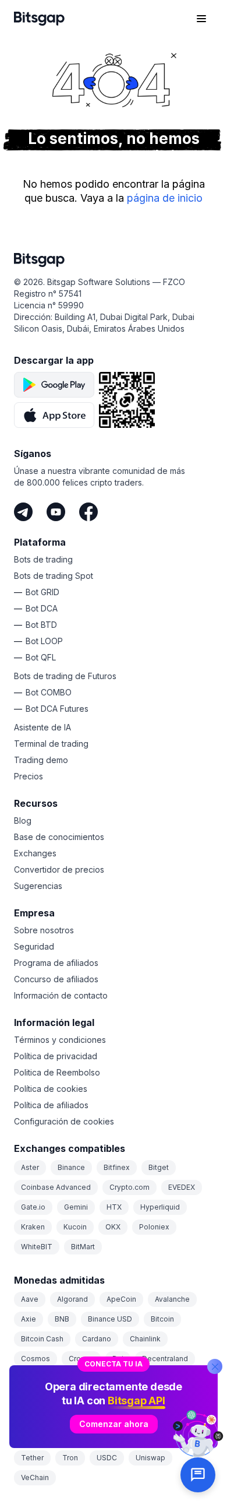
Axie (28, 1319)
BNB (62, 1319)
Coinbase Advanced (56, 1187)
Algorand (72, 1299)
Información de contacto (61, 995)
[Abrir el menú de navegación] (201, 18)
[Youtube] (56, 511)
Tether (32, 1457)
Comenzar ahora (113, 1424)
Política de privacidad (55, 1056)
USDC (107, 1457)
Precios (28, 776)
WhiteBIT (36, 1246)
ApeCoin (121, 1299)
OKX (112, 1226)
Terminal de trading (51, 744)
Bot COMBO (49, 692)
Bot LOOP (44, 641)
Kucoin (75, 1226)
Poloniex (154, 1226)
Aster (30, 1167)
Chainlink (145, 1338)
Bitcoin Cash (42, 1338)
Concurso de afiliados (56, 979)
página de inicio (165, 198)
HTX (114, 1207)
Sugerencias (38, 886)
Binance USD (110, 1319)
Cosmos (35, 1358)
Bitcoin (162, 1319)
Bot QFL (41, 657)
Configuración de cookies (64, 1121)
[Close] (214, 1366)
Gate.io (33, 1207)
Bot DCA (42, 608)
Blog (22, 820)
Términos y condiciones (60, 1040)
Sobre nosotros (44, 930)
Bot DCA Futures (57, 709)
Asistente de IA (42, 727)
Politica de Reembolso (57, 1072)
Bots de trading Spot (53, 576)
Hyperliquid (160, 1207)
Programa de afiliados (56, 963)
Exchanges (35, 853)
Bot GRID (42, 592)
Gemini (76, 1207)
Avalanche (172, 1299)
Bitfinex (117, 1167)
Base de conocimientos (59, 837)
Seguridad (34, 946)
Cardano (96, 1338)
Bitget (158, 1167)
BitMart (83, 1246)
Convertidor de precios (59, 869)
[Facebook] (88, 511)
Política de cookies (50, 1089)
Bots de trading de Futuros (65, 676)
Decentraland (165, 1358)
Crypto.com (129, 1187)
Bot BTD (41, 625)
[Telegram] (23, 511)
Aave (29, 1299)
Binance (71, 1167)
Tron (70, 1457)
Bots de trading (43, 559)
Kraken (33, 1226)
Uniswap (150, 1457)
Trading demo (41, 760)
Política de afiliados (51, 1105)
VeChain (35, 1477)
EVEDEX (181, 1187)
